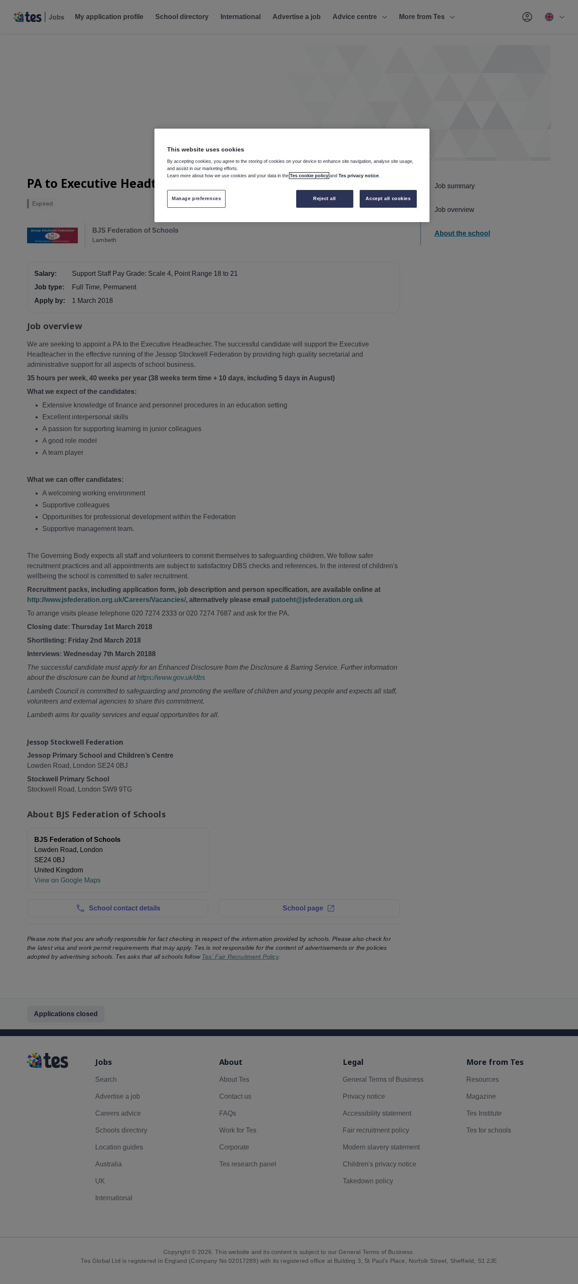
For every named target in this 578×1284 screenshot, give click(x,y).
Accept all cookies (388, 198)
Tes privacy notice (359, 175)
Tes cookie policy (309, 175)
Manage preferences (196, 198)
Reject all (324, 198)
